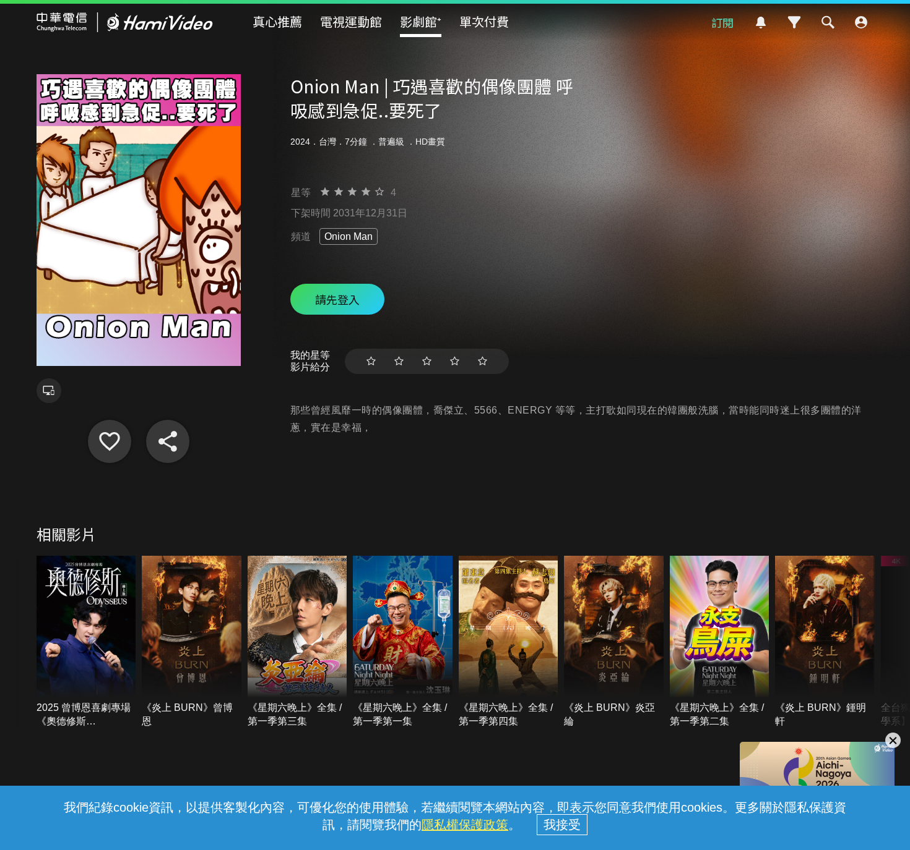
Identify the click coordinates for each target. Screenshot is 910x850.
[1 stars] (371, 361)
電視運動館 (351, 21)
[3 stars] (427, 361)
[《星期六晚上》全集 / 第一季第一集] (403, 642)
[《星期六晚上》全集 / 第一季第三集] (297, 642)
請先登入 (337, 299)
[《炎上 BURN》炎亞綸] (614, 642)
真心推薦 (277, 21)
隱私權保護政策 (465, 824)
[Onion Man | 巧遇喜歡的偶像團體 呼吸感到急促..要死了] (109, 441)
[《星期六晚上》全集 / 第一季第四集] (508, 642)
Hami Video (125, 22)
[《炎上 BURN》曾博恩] (191, 642)
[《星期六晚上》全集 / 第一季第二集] (719, 642)
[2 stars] (399, 361)
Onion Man (348, 236)
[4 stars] (455, 361)
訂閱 (722, 22)
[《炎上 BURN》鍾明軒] (825, 642)
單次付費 (484, 21)
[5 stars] (482, 361)
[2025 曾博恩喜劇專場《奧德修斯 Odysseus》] (86, 642)
